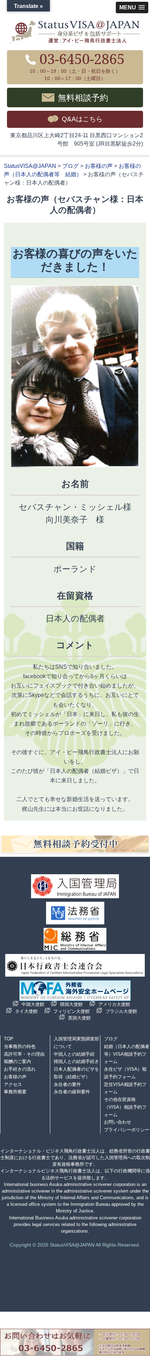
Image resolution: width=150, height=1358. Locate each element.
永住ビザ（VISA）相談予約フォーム (125, 1072)
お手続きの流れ (20, 1069)
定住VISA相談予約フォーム (125, 1088)
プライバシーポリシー (126, 1129)
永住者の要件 (67, 1084)
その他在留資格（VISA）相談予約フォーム (125, 1107)
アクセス (13, 1084)
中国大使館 (33, 1004)
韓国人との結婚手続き (76, 1061)
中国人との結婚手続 (74, 1054)
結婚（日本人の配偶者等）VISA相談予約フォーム (126, 1054)
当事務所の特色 (20, 1046)
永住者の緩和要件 (72, 1091)
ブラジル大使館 (121, 1011)
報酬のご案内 (17, 1061)
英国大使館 (79, 1018)
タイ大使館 (26, 1011)
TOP (8, 1038)
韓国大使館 (71, 1004)
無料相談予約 (83, 97)
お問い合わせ (117, 1122)
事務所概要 (15, 1091)
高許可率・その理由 (24, 1054)
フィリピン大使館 (71, 1011)
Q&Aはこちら (82, 119)
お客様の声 (15, 1076)
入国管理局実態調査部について (76, 1042)
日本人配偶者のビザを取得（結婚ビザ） (76, 1072)
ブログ (111, 1038)
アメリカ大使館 (114, 1004)
